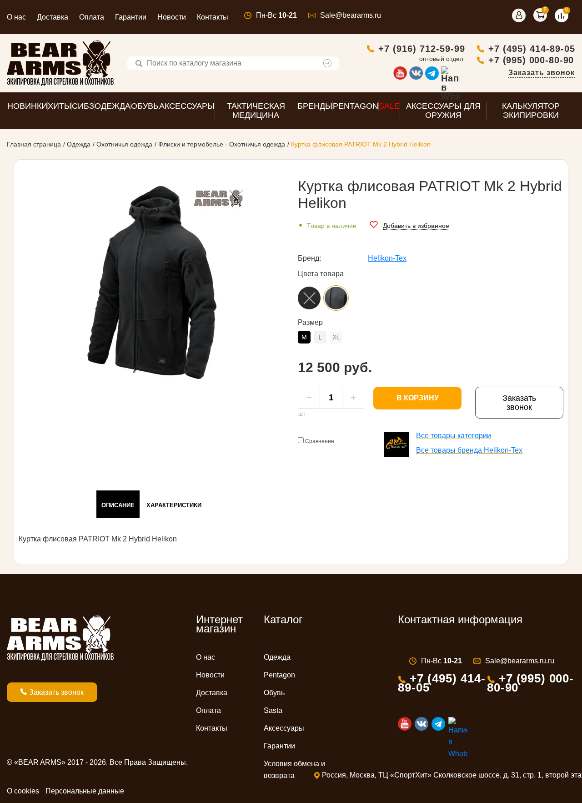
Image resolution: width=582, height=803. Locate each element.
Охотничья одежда (124, 144)
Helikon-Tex (387, 258)
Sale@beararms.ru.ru (519, 661)
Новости (171, 17)
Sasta (273, 710)
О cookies (23, 791)
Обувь (274, 693)
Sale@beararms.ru (350, 15)
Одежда (78, 144)
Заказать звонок (541, 72)
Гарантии (130, 17)
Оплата (91, 17)
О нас (16, 17)
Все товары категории (453, 435)
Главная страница (34, 144)
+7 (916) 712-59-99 (421, 48)
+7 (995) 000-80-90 (531, 60)
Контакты (212, 17)
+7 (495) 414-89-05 (531, 48)
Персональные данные (84, 791)
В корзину (417, 398)
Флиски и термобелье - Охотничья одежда (221, 144)
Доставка (52, 17)
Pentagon (279, 675)
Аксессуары (284, 728)
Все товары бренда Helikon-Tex (469, 450)
